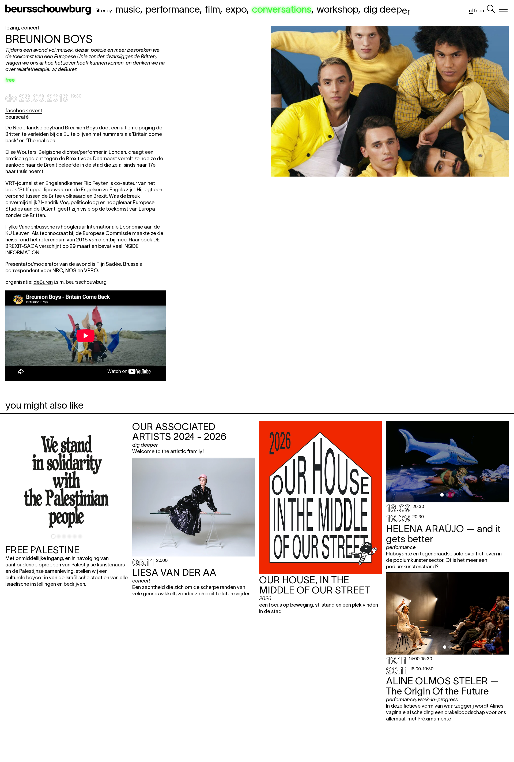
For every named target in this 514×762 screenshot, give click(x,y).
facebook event (23, 110)
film (212, 9)
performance (173, 9)
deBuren (43, 282)
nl (471, 10)
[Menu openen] (503, 9)
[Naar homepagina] (49, 9)
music (127, 9)
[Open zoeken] (491, 9)
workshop (337, 9)
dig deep (387, 9)
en (481, 10)
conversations (281, 9)
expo (236, 9)
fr (475, 10)
